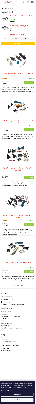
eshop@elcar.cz (7, 297)
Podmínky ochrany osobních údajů (10, 316)
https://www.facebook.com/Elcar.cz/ (13, 305)
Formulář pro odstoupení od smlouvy (11, 328)
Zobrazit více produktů (17, 34)
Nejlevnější (14, 39)
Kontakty (3, 319)
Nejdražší (21, 39)
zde (11, 390)
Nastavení (17, 395)
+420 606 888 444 (8, 302)
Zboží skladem (5, 321)
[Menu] (32, 2)
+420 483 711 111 (8, 299)
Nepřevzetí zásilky (6, 326)
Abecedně (27, 39)
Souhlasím (17, 400)
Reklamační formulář (7, 323)
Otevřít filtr (18, 43)
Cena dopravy (4, 314)
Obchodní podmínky (6, 312)
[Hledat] (23, 2)
